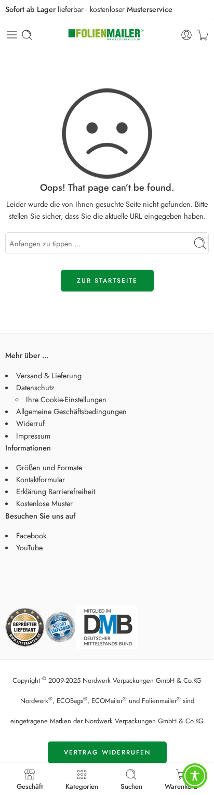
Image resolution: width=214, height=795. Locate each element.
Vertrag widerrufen (107, 752)
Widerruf (30, 423)
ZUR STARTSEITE (107, 280)
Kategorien (81, 785)
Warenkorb (181, 785)
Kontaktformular (40, 479)
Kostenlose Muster (44, 503)
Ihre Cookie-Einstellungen (66, 399)
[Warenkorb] (203, 35)
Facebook (31, 535)
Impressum (33, 435)
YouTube (29, 547)
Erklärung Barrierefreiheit (55, 491)
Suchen (131, 785)
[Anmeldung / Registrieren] (186, 35)
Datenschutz (35, 387)
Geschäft (30, 785)
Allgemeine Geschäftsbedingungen (71, 411)
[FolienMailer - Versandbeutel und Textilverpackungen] (107, 35)
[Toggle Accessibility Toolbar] (194, 775)
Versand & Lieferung (49, 375)
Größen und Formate (49, 467)
